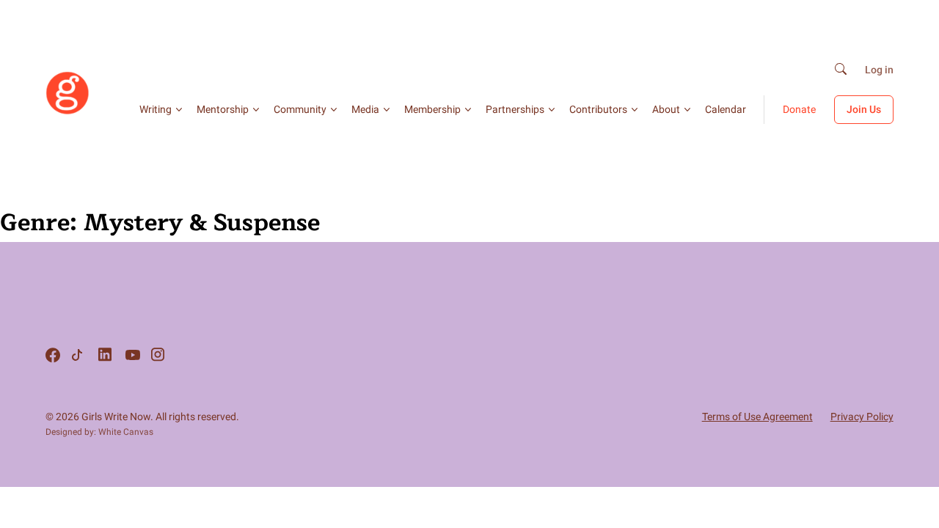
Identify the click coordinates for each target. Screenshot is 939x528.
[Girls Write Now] (67, 111)
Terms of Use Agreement (757, 416)
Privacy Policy (862, 416)
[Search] (841, 70)
